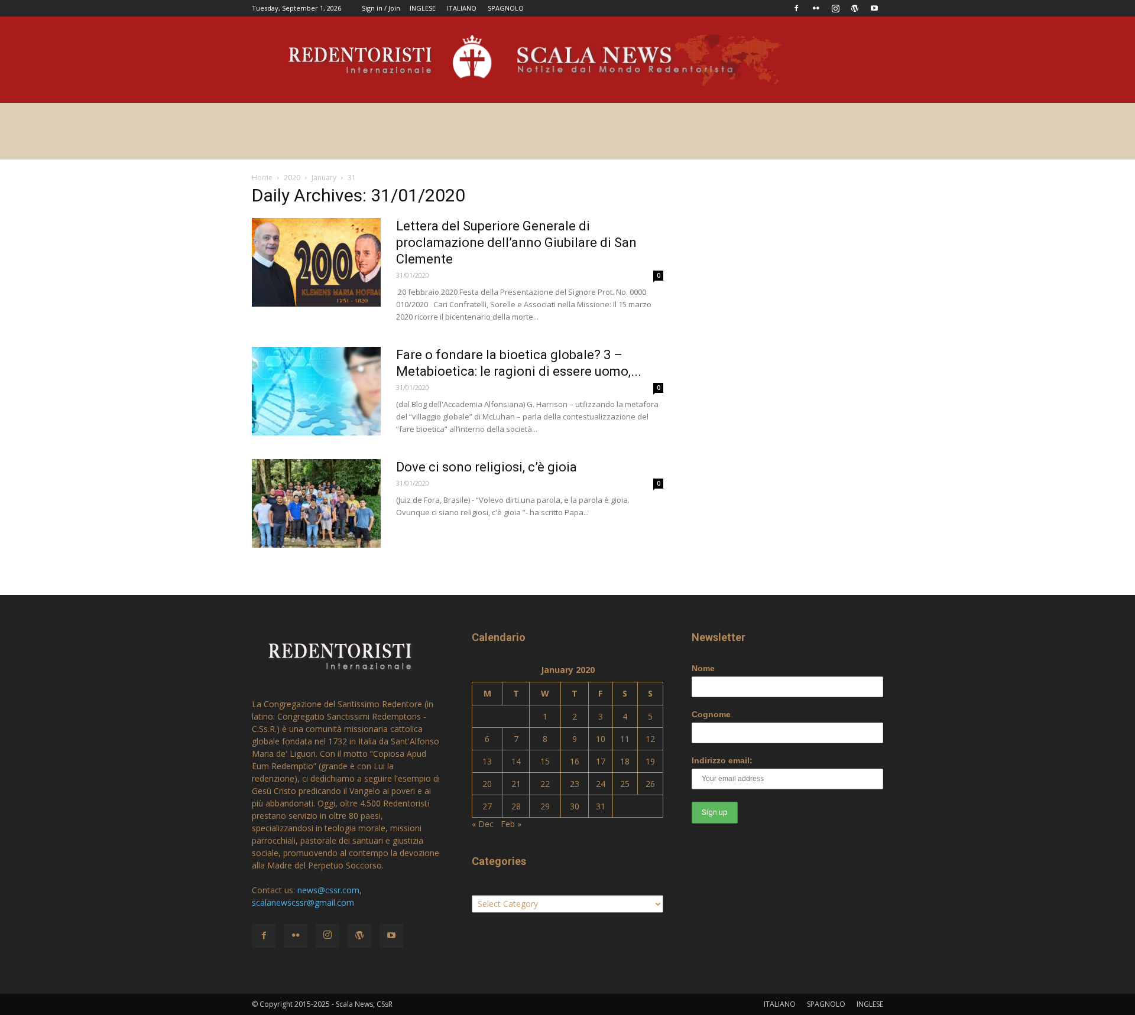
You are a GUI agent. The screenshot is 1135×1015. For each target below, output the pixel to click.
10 (600, 738)
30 (574, 806)
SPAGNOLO (506, 8)
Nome (703, 668)
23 (574, 783)
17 (600, 761)
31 (600, 806)
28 (516, 806)
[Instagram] (835, 8)
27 (487, 806)
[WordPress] (855, 8)
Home (262, 178)
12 (650, 738)
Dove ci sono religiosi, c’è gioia (486, 467)
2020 (292, 178)
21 (516, 783)
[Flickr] (816, 8)
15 (545, 761)
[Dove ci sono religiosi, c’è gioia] (316, 503)
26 (650, 783)
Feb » (511, 823)
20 (487, 783)
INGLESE (423, 8)
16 (574, 761)
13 (487, 761)
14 (516, 761)
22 (545, 783)
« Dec (483, 823)
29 (545, 806)
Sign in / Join (381, 8)
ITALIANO (461, 8)
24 (600, 783)
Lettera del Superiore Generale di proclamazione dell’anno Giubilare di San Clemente (516, 242)
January (324, 178)
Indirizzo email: (722, 760)
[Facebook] (796, 8)
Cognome (711, 714)
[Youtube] (874, 8)
